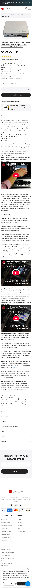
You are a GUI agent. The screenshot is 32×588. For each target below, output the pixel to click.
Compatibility (5, 416)
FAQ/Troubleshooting (7, 552)
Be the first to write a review (10, 59)
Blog (18, 528)
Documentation (5, 555)
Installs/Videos (5, 549)
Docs (2, 431)
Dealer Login (4, 540)
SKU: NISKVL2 (5, 16)
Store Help (4, 519)
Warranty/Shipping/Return (9, 426)
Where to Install (5, 534)
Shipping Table (5, 522)
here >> (14, 367)
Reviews (3, 441)
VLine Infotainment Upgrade (19, 14)
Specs (3, 412)
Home (3, 14)
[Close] (30, 3)
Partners (19, 522)
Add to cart (18, 95)
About (19, 519)
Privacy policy (21, 531)
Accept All (23, 584)
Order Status (5, 528)
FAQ (2, 436)
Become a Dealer (6, 537)
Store (9, 14)
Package (3, 421)
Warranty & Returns (7, 525)
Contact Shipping (6, 531)
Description (5, 116)
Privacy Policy (9, 584)
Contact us (20, 525)
